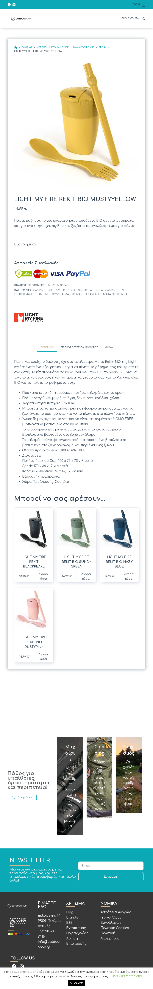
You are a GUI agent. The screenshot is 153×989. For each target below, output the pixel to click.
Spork (72, 290)
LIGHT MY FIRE (56, 290)
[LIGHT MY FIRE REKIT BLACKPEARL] (33, 529)
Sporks (83, 290)
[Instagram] (14, 4)
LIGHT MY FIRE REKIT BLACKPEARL (33, 561)
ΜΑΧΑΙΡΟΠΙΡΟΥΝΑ (115, 294)
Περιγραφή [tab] (47, 347)
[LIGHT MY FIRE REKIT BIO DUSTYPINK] (33, 609)
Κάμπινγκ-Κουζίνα (50, 294)
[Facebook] (9, 4)
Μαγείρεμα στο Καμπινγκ (83, 294)
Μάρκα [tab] (109, 347)
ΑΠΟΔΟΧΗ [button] (76, 983)
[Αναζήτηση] (144, 18)
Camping (39, 290)
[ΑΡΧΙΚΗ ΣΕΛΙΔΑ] (15, 47)
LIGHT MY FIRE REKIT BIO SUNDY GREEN (76, 561)
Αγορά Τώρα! (86, 576)
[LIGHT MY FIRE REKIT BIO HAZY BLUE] (119, 529)
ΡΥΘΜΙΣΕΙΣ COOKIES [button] (127, 976)
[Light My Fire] (29, 317)
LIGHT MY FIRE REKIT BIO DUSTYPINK (33, 642)
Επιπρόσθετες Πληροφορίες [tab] (79, 347)
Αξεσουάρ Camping (103, 290)
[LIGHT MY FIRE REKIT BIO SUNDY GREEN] (76, 529)
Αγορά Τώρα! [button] (43, 576)
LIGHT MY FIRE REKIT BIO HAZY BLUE (119, 561)
